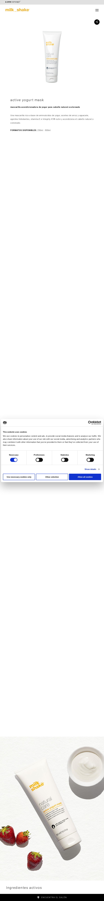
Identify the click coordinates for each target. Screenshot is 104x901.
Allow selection (52, 477)
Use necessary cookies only (19, 477)
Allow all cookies (85, 477)
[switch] (39, 460)
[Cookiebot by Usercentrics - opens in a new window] (90, 423)
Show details (90, 469)
